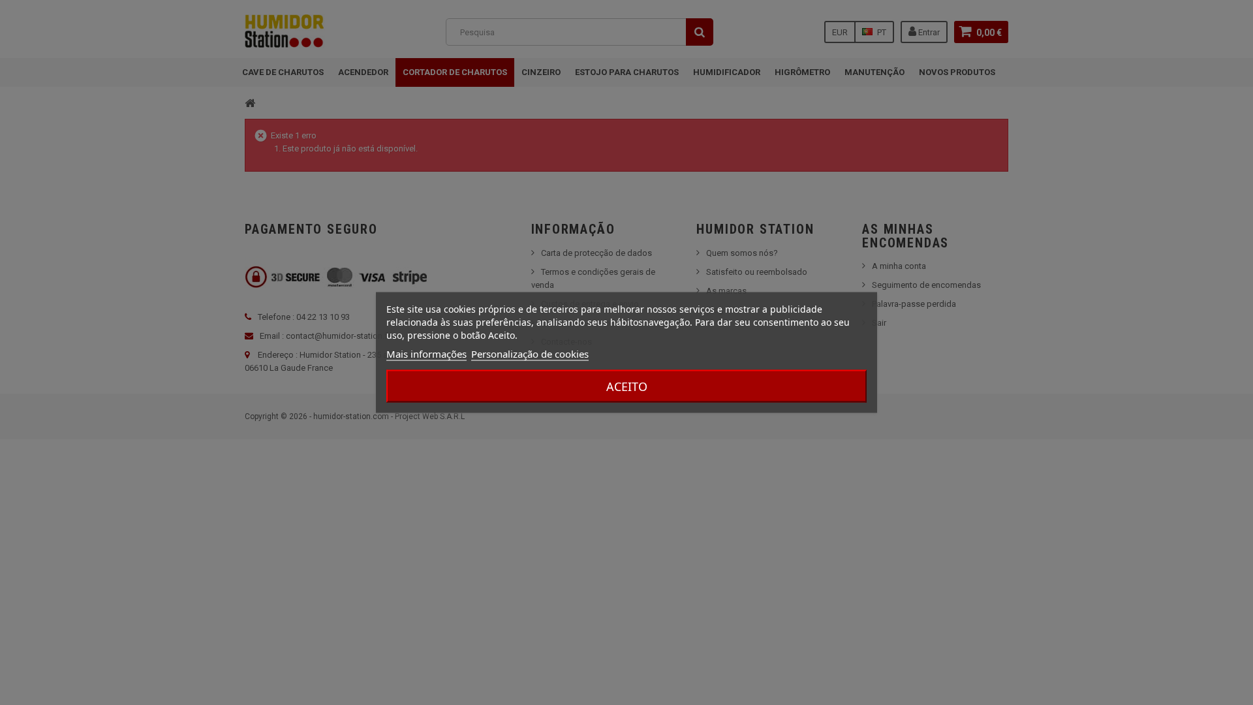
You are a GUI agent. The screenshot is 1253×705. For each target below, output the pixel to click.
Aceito (626, 386)
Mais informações (426, 353)
